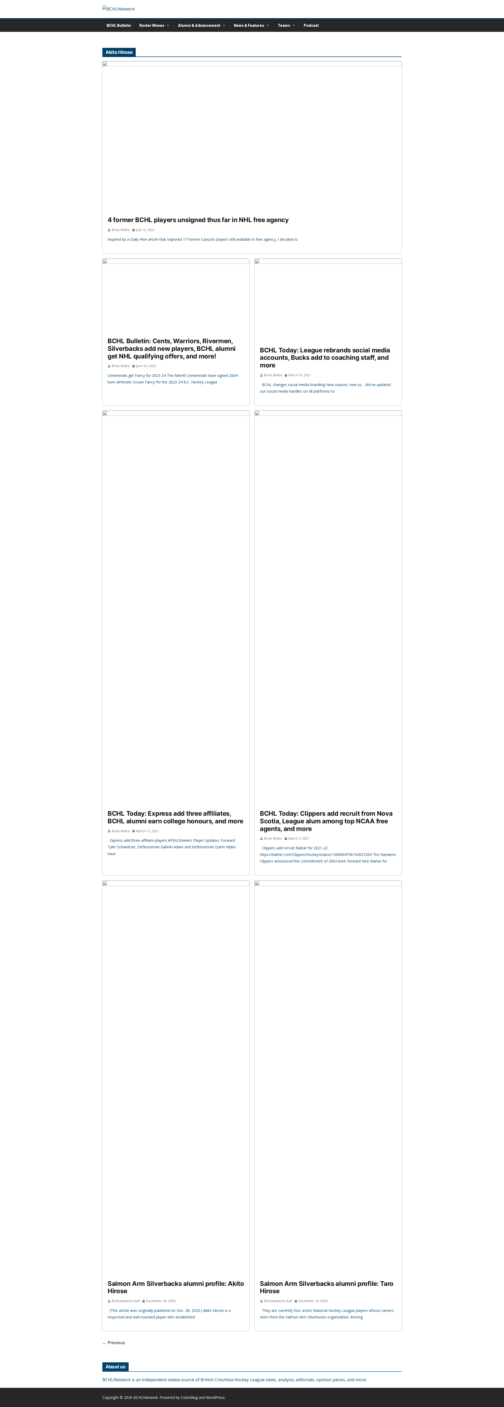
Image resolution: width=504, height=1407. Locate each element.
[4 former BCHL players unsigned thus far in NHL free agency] (252, 136)
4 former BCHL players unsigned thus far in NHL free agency (198, 220)
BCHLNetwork (145, 1397)
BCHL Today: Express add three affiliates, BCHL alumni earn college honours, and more (175, 817)
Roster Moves (151, 25)
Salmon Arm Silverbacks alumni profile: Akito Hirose (176, 1287)
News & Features (249, 25)
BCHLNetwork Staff (126, 1301)
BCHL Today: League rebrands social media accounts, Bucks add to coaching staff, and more (325, 357)
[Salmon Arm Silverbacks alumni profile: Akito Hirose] (175, 1078)
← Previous (113, 1343)
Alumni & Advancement (199, 25)
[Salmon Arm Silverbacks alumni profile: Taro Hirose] (328, 1078)
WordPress (215, 1397)
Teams (284, 25)
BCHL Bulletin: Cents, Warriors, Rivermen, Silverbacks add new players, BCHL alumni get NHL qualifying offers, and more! (172, 348)
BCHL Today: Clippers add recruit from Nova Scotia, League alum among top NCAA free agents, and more (326, 821)
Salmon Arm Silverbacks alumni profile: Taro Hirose (326, 1287)
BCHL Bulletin (119, 25)
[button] (167, 25)
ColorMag (189, 1397)
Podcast (311, 25)
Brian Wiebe (121, 230)
